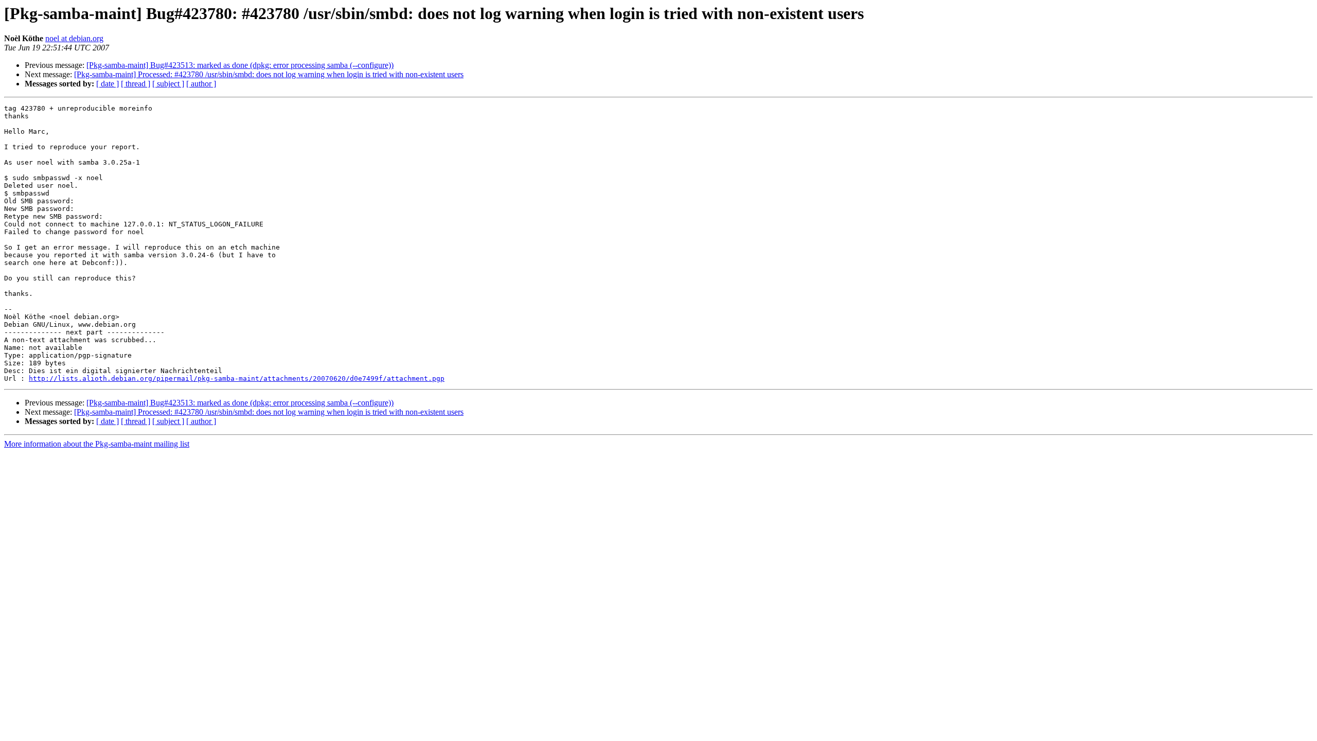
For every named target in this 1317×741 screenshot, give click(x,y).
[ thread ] (135, 83)
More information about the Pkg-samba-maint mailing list (96, 443)
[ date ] (107, 83)
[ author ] (201, 83)
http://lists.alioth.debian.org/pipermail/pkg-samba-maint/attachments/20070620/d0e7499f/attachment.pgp (236, 378)
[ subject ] (168, 83)
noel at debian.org (74, 38)
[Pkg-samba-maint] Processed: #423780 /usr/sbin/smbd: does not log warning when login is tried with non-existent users (269, 74)
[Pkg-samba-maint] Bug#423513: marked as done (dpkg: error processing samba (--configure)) (240, 65)
